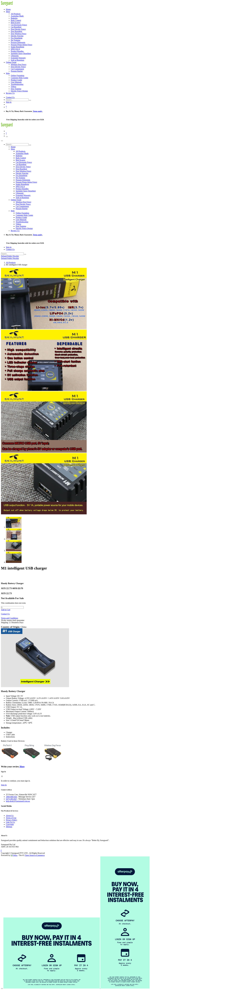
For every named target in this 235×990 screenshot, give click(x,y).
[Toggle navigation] (7, 136)
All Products (11, 262)
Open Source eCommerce (35, 855)
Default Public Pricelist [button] (10, 256)
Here (21, 766)
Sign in (8, 102)
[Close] (2, 140)
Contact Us (10, 97)
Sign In (4, 785)
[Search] (30, 100)
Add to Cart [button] (5, 610)
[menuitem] (8, 9)
